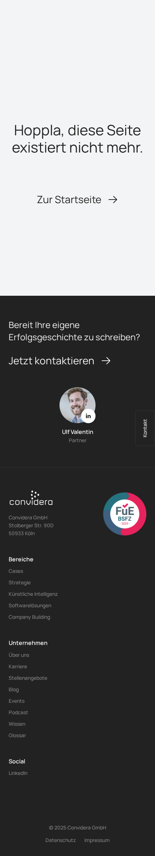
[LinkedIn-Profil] (88, 416)
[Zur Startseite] (31, 501)
